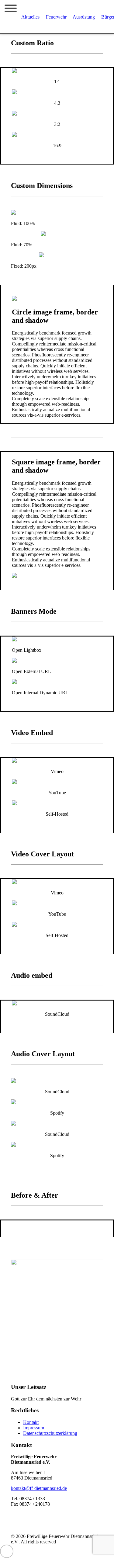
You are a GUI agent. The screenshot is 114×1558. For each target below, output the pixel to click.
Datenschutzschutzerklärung (50, 1433)
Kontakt (31, 1422)
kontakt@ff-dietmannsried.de (39, 1488)
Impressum (33, 1427)
